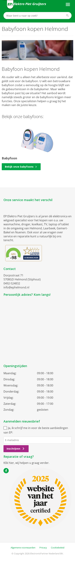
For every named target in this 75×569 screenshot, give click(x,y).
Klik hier (8, 463)
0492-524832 (11, 283)
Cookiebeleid (57, 547)
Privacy (43, 547)
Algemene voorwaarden (23, 547)
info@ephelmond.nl (16, 287)
